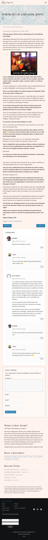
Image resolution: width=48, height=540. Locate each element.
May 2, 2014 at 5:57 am (18, 241)
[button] (46, 2)
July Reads (7, 477)
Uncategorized (14, 31)
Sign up (10, 526)
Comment (8, 378)
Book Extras (8, 456)
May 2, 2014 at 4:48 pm (18, 349)
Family (24, 456)
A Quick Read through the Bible (12, 472)
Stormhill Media (26, 534)
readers (10, 221)
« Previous (7, 225)
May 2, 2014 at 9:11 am (18, 279)
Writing (16, 459)
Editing (14, 456)
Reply (42, 247)
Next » (41, 225)
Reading (7, 31)
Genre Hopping (8, 480)
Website (7, 405)
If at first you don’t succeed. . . (12, 469)
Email (7, 400)
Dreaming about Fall (9, 474)
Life (35, 456)
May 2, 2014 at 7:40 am (18, 258)
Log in (24, 536)
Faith (19, 456)
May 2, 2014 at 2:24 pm (18, 329)
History (30, 456)
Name (7, 394)
